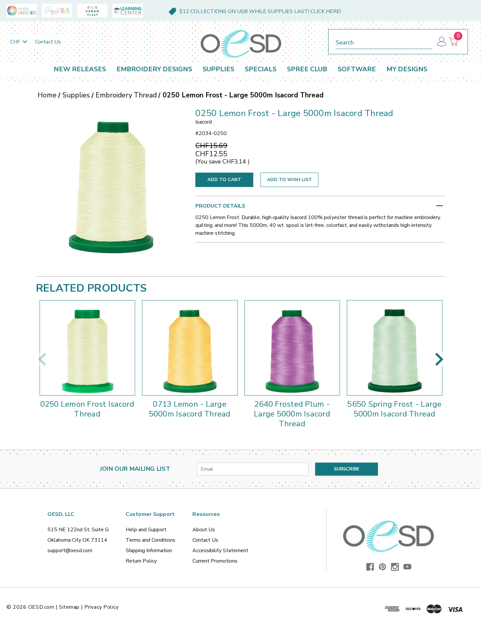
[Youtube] (407, 567)
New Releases (80, 69)
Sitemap (69, 607)
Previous (42, 359)
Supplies (218, 69)
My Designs (406, 69)
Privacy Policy (101, 607)
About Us (203, 529)
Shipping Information (149, 550)
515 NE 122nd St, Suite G (78, 529)
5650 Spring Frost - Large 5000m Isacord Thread (394, 409)
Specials (260, 69)
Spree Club (307, 69)
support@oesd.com (69, 550)
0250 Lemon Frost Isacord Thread (87, 409)
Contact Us (48, 41)
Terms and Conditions (150, 540)
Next (439, 359)
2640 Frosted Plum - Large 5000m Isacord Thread (292, 414)
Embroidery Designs (154, 69)
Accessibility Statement (220, 550)
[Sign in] (441, 41)
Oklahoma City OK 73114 (77, 540)
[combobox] (384, 41)
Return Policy (141, 561)
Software (357, 69)
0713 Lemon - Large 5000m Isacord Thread (190, 409)
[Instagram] (395, 567)
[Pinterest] (382, 567)
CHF (16, 41)
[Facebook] (370, 567)
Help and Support (146, 529)
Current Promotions (215, 561)
